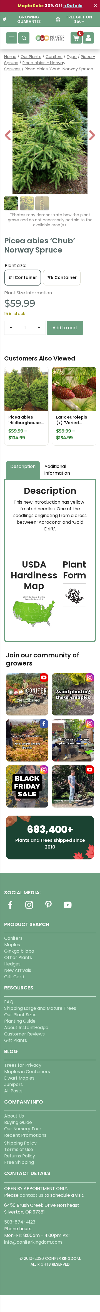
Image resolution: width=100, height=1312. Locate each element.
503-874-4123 (19, 1222)
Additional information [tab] (57, 469)
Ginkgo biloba (19, 951)
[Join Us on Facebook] (10, 908)
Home (10, 56)
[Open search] (23, 38)
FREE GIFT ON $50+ (79, 19)
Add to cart (65, 328)
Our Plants (31, 56)
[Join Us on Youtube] (67, 908)
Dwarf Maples (19, 1078)
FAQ (8, 1002)
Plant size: (15, 265)
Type (72, 56)
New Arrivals (17, 970)
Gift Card (14, 977)
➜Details (72, 6)
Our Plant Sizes (20, 1014)
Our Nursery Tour (22, 1129)
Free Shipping (19, 1162)
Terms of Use (18, 1149)
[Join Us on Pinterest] (48, 908)
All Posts (13, 1091)
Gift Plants (15, 1040)
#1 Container (22, 277)
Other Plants (18, 957)
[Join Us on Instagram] (29, 908)
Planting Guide (20, 1021)
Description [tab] (23, 466)
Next (92, 136)
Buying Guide (18, 1122)
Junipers (13, 1084)
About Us (14, 1116)
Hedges (12, 964)
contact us (31, 1195)
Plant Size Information (28, 293)
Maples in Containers (27, 1071)
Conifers (54, 56)
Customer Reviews (24, 1034)
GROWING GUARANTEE (29, 19)
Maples (12, 944)
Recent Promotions (25, 1135)
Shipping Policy (20, 1143)
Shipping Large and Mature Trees (40, 1008)
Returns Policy (19, 1156)
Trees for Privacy (22, 1065)
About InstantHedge (26, 1027)
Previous (8, 136)
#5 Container (62, 277)
